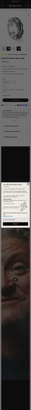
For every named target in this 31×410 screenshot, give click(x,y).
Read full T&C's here (8, 216)
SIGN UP (15, 224)
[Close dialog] (28, 184)
